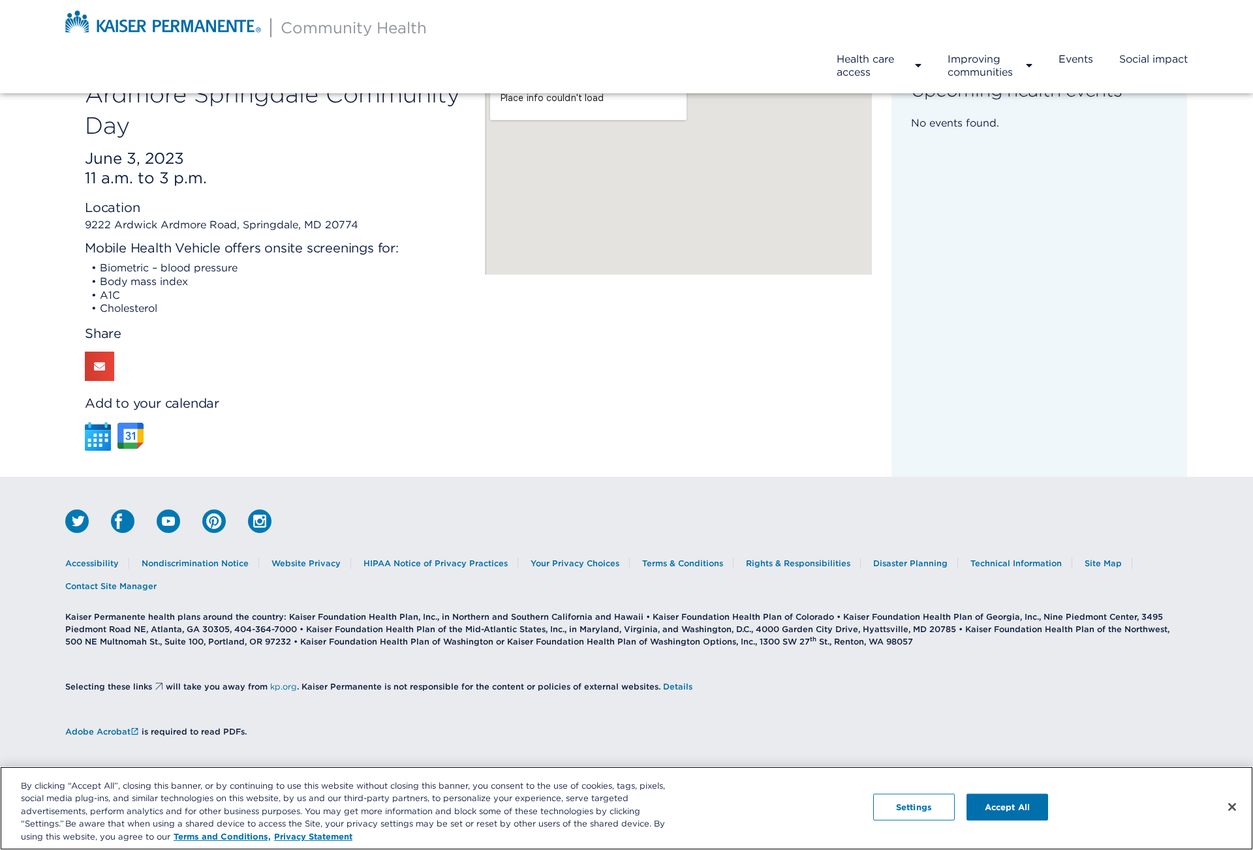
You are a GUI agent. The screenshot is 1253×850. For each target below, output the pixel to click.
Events (1076, 58)
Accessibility (92, 563)
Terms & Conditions (682, 563)
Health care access (865, 65)
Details (677, 686)
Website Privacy (306, 563)
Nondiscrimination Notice (195, 563)
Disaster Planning (910, 563)
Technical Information (1016, 563)
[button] (99, 366)
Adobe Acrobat (98, 731)
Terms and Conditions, (222, 836)
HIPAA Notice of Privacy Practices (436, 563)
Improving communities (980, 65)
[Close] (1232, 807)
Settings (914, 807)
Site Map (1103, 563)
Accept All (1007, 807)
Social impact (1153, 58)
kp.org (283, 686)
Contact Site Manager (111, 586)
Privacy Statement (313, 836)
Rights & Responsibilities (798, 563)
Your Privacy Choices (575, 563)
